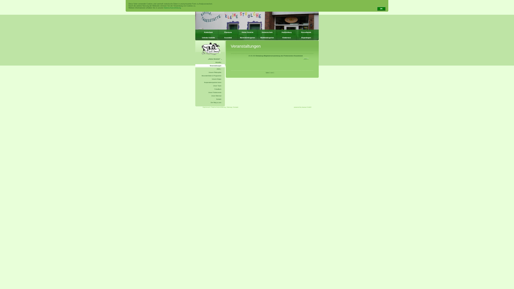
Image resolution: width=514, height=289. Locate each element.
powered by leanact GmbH (302, 107)
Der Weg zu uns (216, 102)
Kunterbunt (208, 32)
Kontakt (218, 99)
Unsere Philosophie (215, 72)
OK (381, 9)
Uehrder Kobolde (208, 38)
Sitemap (229, 107)
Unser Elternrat (216, 96)
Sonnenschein (267, 32)
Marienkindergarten (247, 38)
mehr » (306, 59)
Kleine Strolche (247, 32)
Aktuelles (218, 62)
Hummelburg (287, 32)
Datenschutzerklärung (172, 8)
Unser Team (217, 86)
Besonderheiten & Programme (211, 76)
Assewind (228, 38)
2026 (218, 69)
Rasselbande (306, 32)
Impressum (206, 107)
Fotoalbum (217, 89)
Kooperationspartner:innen (212, 82)
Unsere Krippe (216, 79)
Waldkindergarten (267, 38)
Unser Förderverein (214, 92)
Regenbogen (306, 38)
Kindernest (286, 38)
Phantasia (228, 32)
